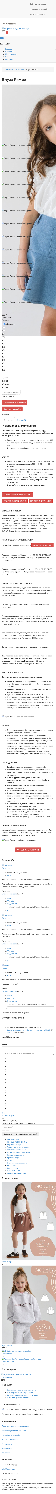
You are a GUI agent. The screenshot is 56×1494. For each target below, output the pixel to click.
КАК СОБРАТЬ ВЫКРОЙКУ (28, 849)
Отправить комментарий (26, 1133)
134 (3, 356)
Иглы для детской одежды (18, 1397)
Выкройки (9, 51)
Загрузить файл (8, 1115)
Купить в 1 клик (8, 396)
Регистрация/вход (37, 14)
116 (3, 347)
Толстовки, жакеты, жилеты (18, 1147)
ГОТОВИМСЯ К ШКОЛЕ (17, 1141)
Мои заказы (7, 1448)
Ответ (9, 898)
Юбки (9, 1160)
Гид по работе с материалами (20, 1392)
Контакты (9, 59)
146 (3, 363)
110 (3, 343)
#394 (9, 925)
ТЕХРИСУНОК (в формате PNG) (17, 494)
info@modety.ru (9, 23)
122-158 (5, 384)
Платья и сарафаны (15, 1155)
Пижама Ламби (8, 1361)
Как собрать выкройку (39, 9)
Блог (7, 56)
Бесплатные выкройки (16, 1173)
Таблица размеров (38, 3)
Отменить (8, 1133)
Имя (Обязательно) (11, 1037)
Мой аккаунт (7, 1443)
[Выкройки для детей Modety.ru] (16, 28)
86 (3, 330)
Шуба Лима (7, 1353)
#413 (9, 875)
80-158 (5, 387)
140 (3, 360)
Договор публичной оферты (14, 1430)
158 (3, 369)
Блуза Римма (6, 1377)
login (9, 1032)
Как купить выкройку (12, 408)
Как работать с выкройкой (15, 402)
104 (3, 340)
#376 (9, 975)
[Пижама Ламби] (21, 1358)
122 (3, 350)
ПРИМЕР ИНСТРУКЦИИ (40, 501)
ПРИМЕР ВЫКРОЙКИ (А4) (15, 501)
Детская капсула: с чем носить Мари (22, 1395)
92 (3, 333)
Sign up (47, 1029)
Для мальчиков (13, 1170)
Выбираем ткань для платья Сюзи (21, 1389)
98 (3, 337)
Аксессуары (12, 1165)
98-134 (5, 381)
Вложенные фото (9, 893)
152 (3, 366)
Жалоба (10, 900)
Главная (8, 48)
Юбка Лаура (7, 1261)
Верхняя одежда (14, 1144)
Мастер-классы (11, 54)
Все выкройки (13, 1139)
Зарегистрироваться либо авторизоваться (25, 1029)
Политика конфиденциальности (15, 1426)
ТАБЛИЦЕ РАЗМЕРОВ (42, 545)
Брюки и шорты (13, 1157)
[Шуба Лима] (16, 1350)
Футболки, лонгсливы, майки (19, 1152)
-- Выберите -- (8, 324)
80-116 (5, 377)
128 (3, 353)
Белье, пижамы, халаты (17, 1162)
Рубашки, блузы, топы (16, 1149)
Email (4, 1044)
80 (3, 327)
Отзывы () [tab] (21, 420)
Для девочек (12, 1168)
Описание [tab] (8, 420)
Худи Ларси (7, 1345)
